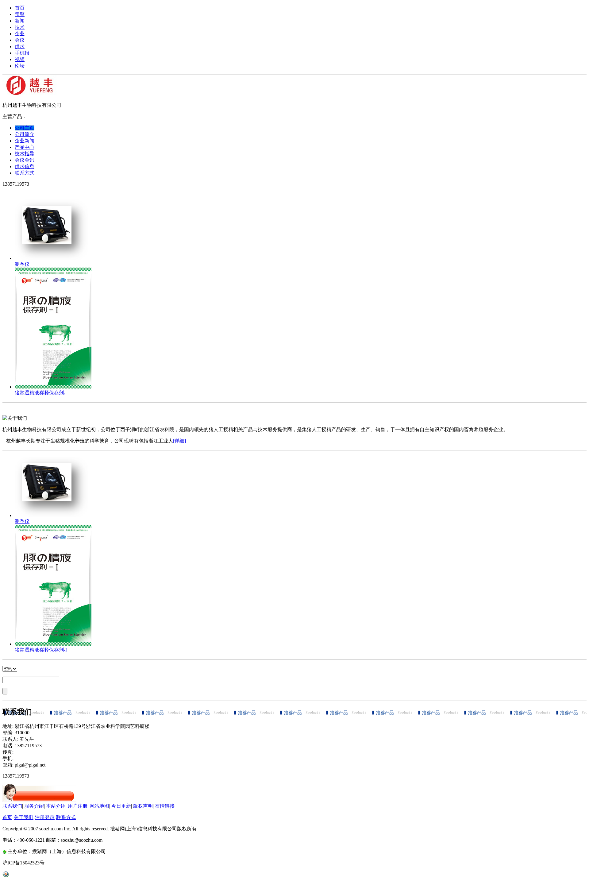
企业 (20, 33)
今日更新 (121, 806)
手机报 (22, 53)
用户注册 (77, 806)
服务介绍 (34, 806)
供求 (20, 46)
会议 (20, 40)
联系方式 (66, 817)
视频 (20, 59)
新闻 (20, 20)
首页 (20, 7)
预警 (20, 14)
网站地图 (99, 806)
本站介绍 (56, 806)
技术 (20, 27)
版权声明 (143, 806)
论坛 (20, 65)
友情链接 (165, 806)
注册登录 (45, 817)
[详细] (179, 440)
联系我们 (12, 806)
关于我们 (23, 817)
